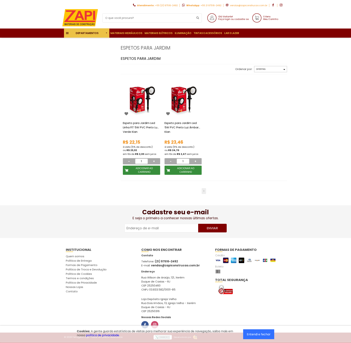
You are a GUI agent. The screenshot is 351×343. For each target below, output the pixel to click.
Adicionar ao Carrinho (144, 170)
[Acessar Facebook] (273, 5)
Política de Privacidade (81, 282)
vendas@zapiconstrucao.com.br (248, 5)
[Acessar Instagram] (281, 5)
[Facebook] (145, 324)
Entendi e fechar (259, 334)
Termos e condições (80, 278)
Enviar (212, 228)
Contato (72, 291)
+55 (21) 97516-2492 (166, 5)
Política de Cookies (79, 274)
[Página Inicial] (80, 25)
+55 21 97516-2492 (211, 5)
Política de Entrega (79, 261)
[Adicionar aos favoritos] (126, 113)
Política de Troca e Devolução (86, 269)
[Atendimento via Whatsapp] (330, 322)
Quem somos (75, 256)
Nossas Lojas (74, 287)
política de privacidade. (103, 335)
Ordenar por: (243, 69)
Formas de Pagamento (81, 265)
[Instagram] (154, 324)
